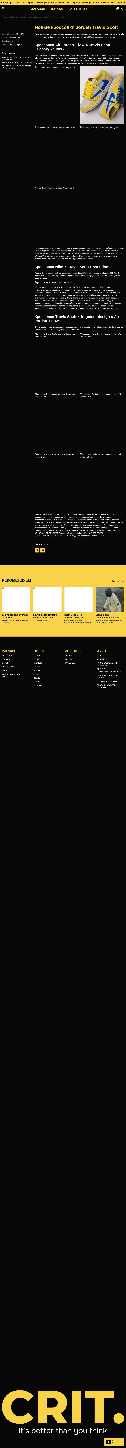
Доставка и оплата (107, 681)
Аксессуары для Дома (11, 675)
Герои (37, 659)
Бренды (38, 663)
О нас (100, 655)
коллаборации (87, 514)
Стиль (19, 38)
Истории (38, 685)
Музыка (38, 670)
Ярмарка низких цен (14, 2)
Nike (105, 276)
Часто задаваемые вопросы (107, 664)
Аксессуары (8, 667)
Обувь (5, 663)
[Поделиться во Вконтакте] (42, 550)
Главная (6, 17)
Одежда (6, 659)
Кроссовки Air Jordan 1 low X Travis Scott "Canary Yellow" (16, 58)
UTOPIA (113, 273)
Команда (70, 663)
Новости (24, 17)
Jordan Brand (117, 60)
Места (37, 667)
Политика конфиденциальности (108, 670)
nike (13, 41)
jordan (8, 41)
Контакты (102, 659)
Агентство (79, 9)
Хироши (62, 522)
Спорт (5, 670)
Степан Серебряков (15, 45)
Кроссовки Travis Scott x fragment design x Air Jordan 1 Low (16, 67)
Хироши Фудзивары (58, 329)
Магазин (37, 9)
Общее (102, 650)
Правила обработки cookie (107, 676)
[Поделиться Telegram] (37, 550)
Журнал (57, 9)
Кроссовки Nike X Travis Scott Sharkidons (17, 62)
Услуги (69, 655)
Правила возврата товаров (106, 686)
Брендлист (8, 655)
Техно (37, 682)
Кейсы (68, 659)
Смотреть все (118, 581)
